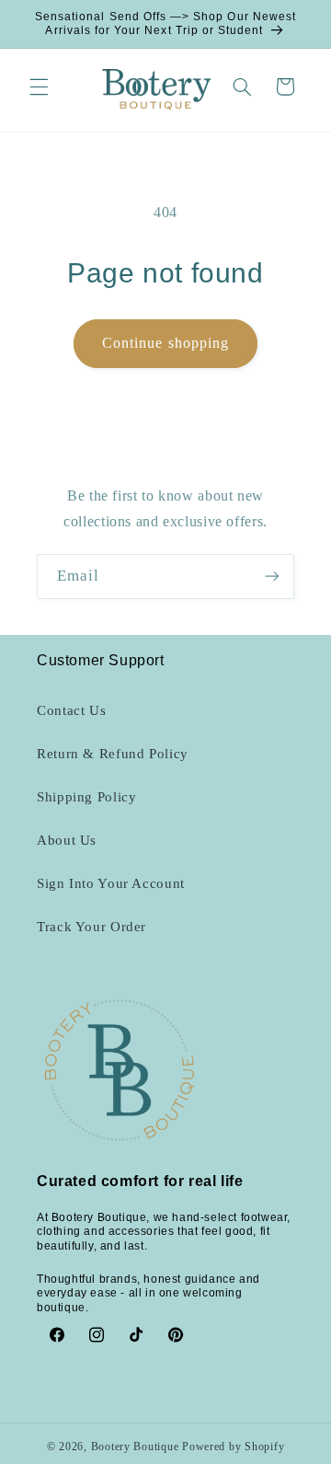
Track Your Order (91, 926)
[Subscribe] (272, 576)
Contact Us (71, 710)
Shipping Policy (86, 797)
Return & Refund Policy (112, 753)
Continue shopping (165, 343)
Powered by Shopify (233, 1446)
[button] (38, 86)
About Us (67, 840)
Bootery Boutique (135, 1446)
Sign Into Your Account (111, 883)
